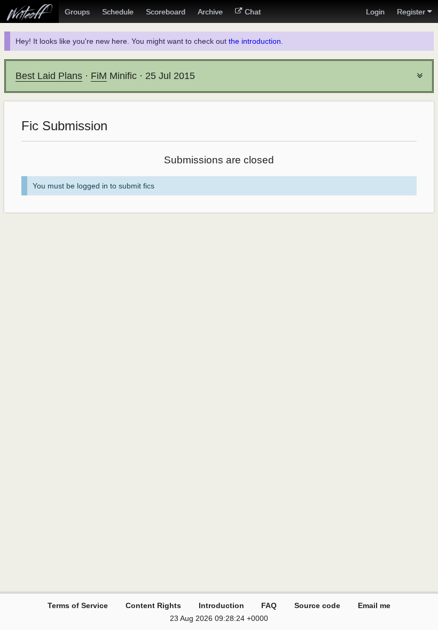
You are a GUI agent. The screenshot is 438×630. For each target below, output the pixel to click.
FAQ (269, 605)
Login (375, 11)
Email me (374, 605)
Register (411, 11)
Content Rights (153, 605)
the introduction (255, 41)
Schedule (118, 11)
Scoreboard (165, 11)
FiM (99, 75)
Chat (253, 11)
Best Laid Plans (48, 75)
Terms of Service (78, 605)
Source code (317, 605)
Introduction (221, 605)
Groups (77, 11)
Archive (210, 11)
